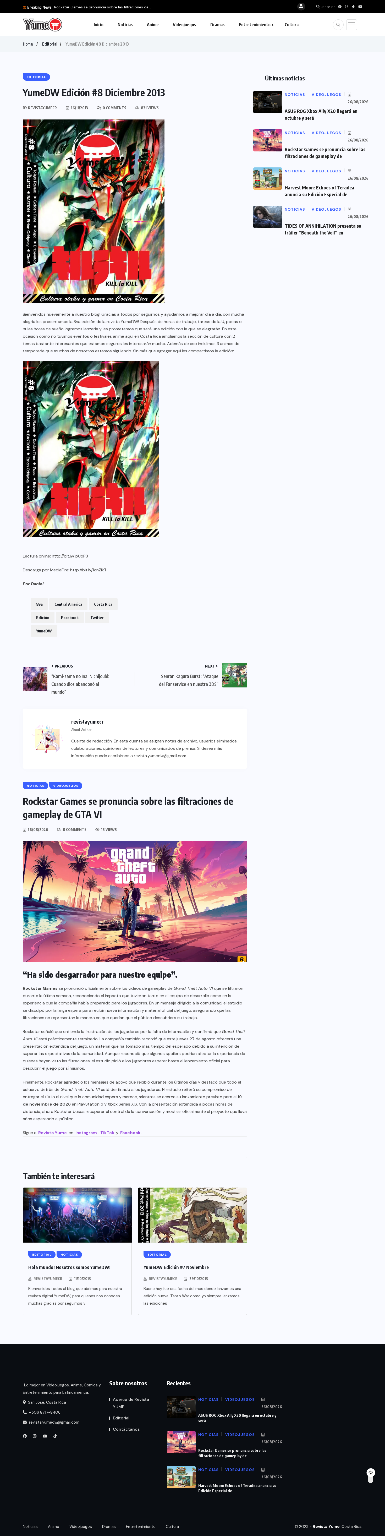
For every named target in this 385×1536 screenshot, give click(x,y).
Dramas (217, 24)
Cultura (292, 24)
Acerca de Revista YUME (131, 1403)
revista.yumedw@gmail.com (53, 1422)
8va (39, 604)
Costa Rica (103, 604)
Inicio (98, 24)
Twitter (97, 617)
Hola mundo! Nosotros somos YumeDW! (69, 1267)
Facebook (70, 617)
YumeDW (44, 630)
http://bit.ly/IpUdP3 (70, 556)
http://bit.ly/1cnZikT (88, 570)
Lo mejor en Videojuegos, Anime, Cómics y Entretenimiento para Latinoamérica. (62, 1388)
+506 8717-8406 (44, 1412)
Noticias (125, 24)
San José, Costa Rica (46, 1402)
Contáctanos (126, 1429)
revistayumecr (48, 1278)
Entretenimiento (255, 24)
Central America (68, 604)
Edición (42, 617)
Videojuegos (184, 24)
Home (28, 44)
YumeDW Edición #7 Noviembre (176, 1267)
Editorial (49, 44)
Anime (153, 24)
